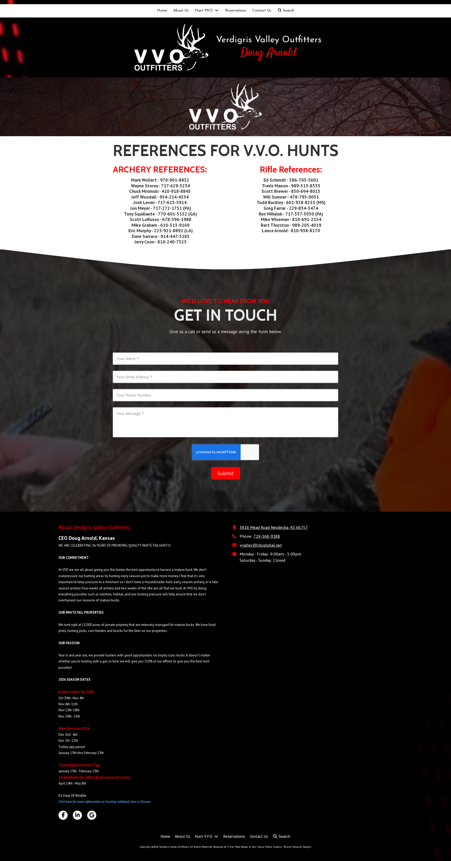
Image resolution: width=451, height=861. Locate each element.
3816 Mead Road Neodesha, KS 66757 (274, 527)
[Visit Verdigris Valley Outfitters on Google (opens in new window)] (91, 815)
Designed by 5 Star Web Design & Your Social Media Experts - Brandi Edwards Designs (262, 846)
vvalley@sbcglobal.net (261, 545)
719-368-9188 (266, 536)
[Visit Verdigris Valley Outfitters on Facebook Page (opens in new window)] (63, 815)
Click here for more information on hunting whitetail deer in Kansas (104, 801)
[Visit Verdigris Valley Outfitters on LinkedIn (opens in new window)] (77, 815)
